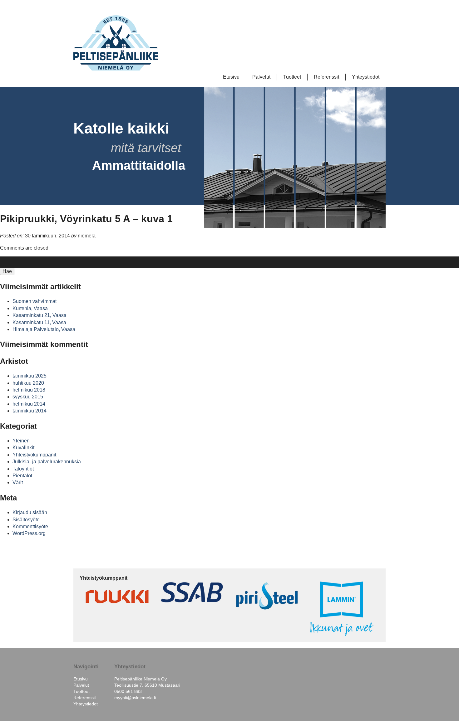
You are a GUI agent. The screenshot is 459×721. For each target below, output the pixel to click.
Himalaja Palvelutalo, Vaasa (43, 329)
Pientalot (22, 475)
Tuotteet (292, 77)
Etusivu (231, 77)
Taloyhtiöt (23, 468)
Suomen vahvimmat (34, 301)
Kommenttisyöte (30, 526)
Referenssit (326, 77)
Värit (17, 482)
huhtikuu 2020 (28, 383)
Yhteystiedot (365, 77)
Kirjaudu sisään (29, 512)
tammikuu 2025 (29, 375)
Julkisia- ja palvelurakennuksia (46, 461)
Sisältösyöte (26, 519)
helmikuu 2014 (28, 404)
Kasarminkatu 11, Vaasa (39, 322)
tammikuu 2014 (29, 410)
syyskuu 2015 (27, 396)
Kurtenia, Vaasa (30, 308)
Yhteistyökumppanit (34, 454)
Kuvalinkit (23, 447)
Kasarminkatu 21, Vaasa (39, 315)
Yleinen (21, 440)
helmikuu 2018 (28, 389)
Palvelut (261, 77)
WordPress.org (29, 533)
